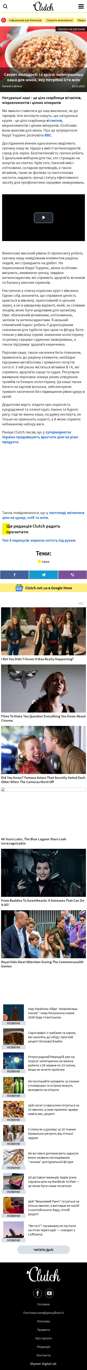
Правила (43, 1329)
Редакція (43, 1346)
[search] (5, 6)
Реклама (43, 1321)
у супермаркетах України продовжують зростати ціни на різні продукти (40, 437)
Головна (43, 1304)
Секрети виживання (59, 20)
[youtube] (49, 1293)
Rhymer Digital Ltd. (43, 1363)
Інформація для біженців (25, 20)
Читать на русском (71, 29)
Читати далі (43, 1250)
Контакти (43, 1355)
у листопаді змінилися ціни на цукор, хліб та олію (43, 515)
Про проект (43, 1338)
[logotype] (43, 6)
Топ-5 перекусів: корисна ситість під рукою (39, 540)
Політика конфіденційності (43, 1312)
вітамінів (54, 120)
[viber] (72, 575)
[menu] (81, 6)
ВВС (48, 135)
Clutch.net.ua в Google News (48, 587)
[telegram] (43, 575)
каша (45, 561)
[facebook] (14, 575)
